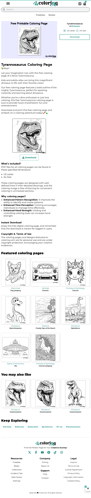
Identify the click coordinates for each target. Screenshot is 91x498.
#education (33, 427)
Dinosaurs (75, 26)
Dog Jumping (15, 290)
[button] (7, 4)
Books (52, 15)
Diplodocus (75, 328)
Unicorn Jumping (45, 366)
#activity (7, 427)
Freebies (40, 15)
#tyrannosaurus (73, 427)
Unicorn (75, 290)
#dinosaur (19, 427)
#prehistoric (47, 427)
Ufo (15, 366)
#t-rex (59, 427)
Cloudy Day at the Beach (45, 328)
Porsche (45, 290)
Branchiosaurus (15, 328)
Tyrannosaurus (15, 412)
